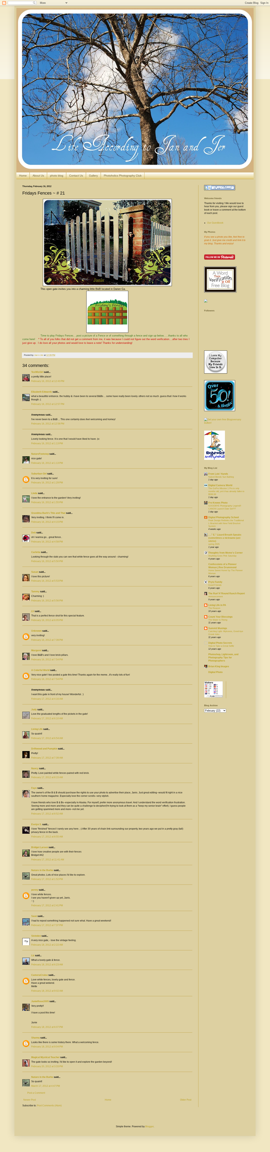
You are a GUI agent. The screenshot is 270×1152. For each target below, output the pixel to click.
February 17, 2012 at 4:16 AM (47, 698)
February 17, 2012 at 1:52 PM (47, 879)
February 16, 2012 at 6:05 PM (47, 620)
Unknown (36, 630)
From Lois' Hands (218, 474)
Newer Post (29, 1099)
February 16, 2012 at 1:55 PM (47, 502)
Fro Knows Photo (218, 502)
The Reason (214, 608)
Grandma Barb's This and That (48, 513)
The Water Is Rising (217, 620)
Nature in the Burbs (42, 870)
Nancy (35, 768)
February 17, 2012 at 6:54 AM (47, 738)
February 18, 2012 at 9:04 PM (47, 1046)
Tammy (35, 591)
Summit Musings (217, 628)
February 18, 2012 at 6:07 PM (47, 1027)
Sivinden (36, 936)
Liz (32, 955)
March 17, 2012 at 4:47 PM (45, 1086)
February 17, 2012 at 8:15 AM (47, 777)
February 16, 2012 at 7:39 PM (47, 640)
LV (32, 611)
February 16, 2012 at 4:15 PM (47, 522)
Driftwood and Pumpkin (44, 748)
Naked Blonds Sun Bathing (221, 477)
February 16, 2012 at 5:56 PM (47, 600)
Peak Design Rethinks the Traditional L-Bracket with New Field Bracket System (226, 523)
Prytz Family (215, 582)
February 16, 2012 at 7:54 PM (47, 659)
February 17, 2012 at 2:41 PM (47, 905)
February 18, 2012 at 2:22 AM (47, 944)
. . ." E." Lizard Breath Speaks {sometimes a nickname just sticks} (224, 537)
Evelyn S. (36, 824)
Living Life (37, 729)
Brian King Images (218, 666)
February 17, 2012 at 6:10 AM (47, 718)
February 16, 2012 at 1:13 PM (47, 443)
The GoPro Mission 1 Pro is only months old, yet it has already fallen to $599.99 (226, 491)
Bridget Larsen (39, 847)
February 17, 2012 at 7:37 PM (47, 925)
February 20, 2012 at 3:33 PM (47, 1066)
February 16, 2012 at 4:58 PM (47, 541)
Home (23, 175)
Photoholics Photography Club (123, 175)
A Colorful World (40, 670)
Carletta (35, 552)
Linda (34, 493)
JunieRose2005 (40, 1001)
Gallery (93, 175)
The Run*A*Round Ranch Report (226, 593)
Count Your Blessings (220, 616)
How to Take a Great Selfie (221, 646)
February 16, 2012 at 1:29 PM (47, 482)
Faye (34, 788)
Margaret (36, 650)
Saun (34, 916)
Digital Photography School (223, 517)
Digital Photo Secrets (220, 643)
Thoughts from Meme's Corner (225, 552)
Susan (34, 572)
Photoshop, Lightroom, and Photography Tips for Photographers (223, 657)
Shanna (35, 1037)
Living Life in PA (217, 605)
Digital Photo (215, 672)
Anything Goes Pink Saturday (222, 556)
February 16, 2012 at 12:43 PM (47, 381)
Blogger (149, 1126)
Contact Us (76, 175)
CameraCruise (39, 975)
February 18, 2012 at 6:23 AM (47, 964)
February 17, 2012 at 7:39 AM (47, 757)
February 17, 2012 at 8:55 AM (47, 836)
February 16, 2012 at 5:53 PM (47, 580)
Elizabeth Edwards (41, 391)
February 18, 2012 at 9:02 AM (47, 990)
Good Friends (215, 585)
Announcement (215, 596)
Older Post (185, 1099)
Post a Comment (36, 1093)
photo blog (56, 175)
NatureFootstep (40, 454)
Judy (34, 709)
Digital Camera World (220, 485)
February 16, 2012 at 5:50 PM (47, 561)
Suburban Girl (39, 473)
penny (34, 889)
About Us (38, 175)
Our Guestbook (215, 222)
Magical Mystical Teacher (45, 1057)
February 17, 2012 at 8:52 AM (47, 813)
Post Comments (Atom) (49, 1105)
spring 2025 (214, 544)
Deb (33, 532)
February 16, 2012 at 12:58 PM (47, 423)
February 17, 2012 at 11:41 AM (47, 859)
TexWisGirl (37, 372)
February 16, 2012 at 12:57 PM (47, 404)
